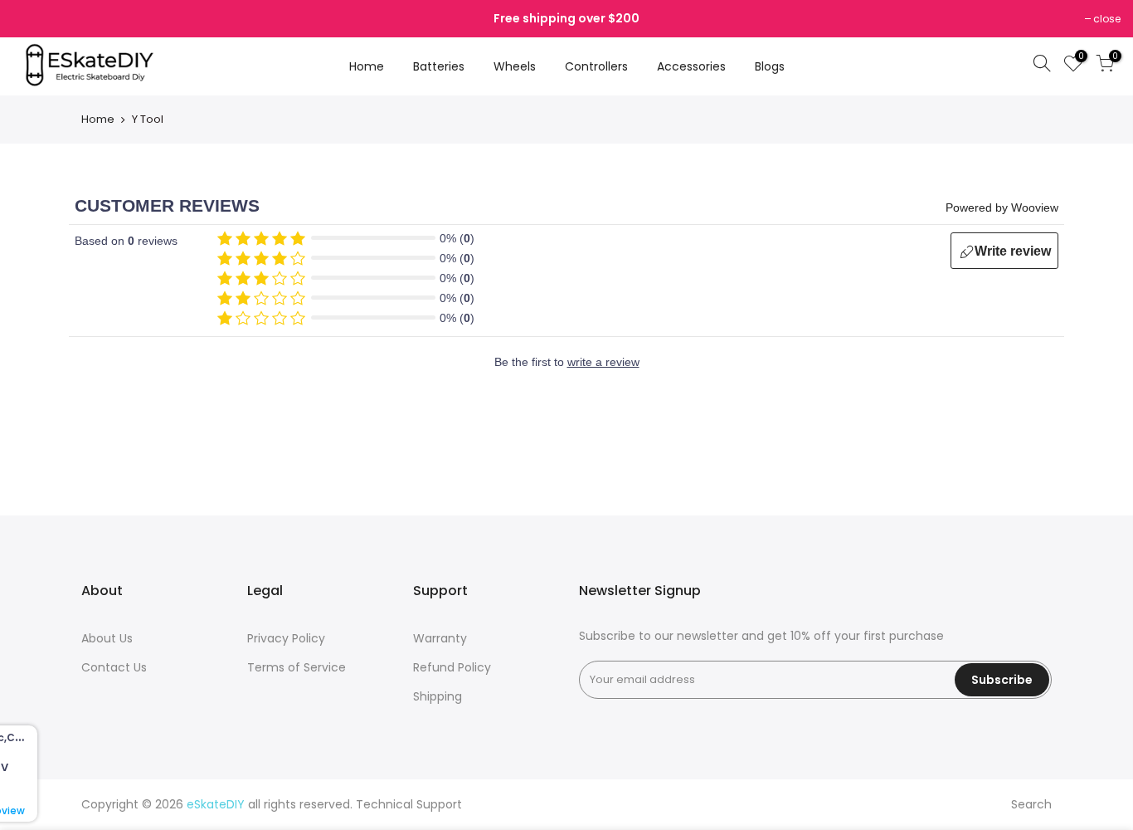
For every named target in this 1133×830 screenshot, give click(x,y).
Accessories (691, 66)
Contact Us (114, 667)
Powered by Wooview (1002, 207)
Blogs (770, 66)
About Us (107, 638)
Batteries (438, 66)
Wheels (515, 66)
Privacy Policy (286, 638)
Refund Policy (452, 667)
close (1107, 19)
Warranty (440, 638)
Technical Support (409, 804)
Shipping (437, 696)
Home (366, 66)
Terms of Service (296, 667)
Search (1031, 804)
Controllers (596, 66)
